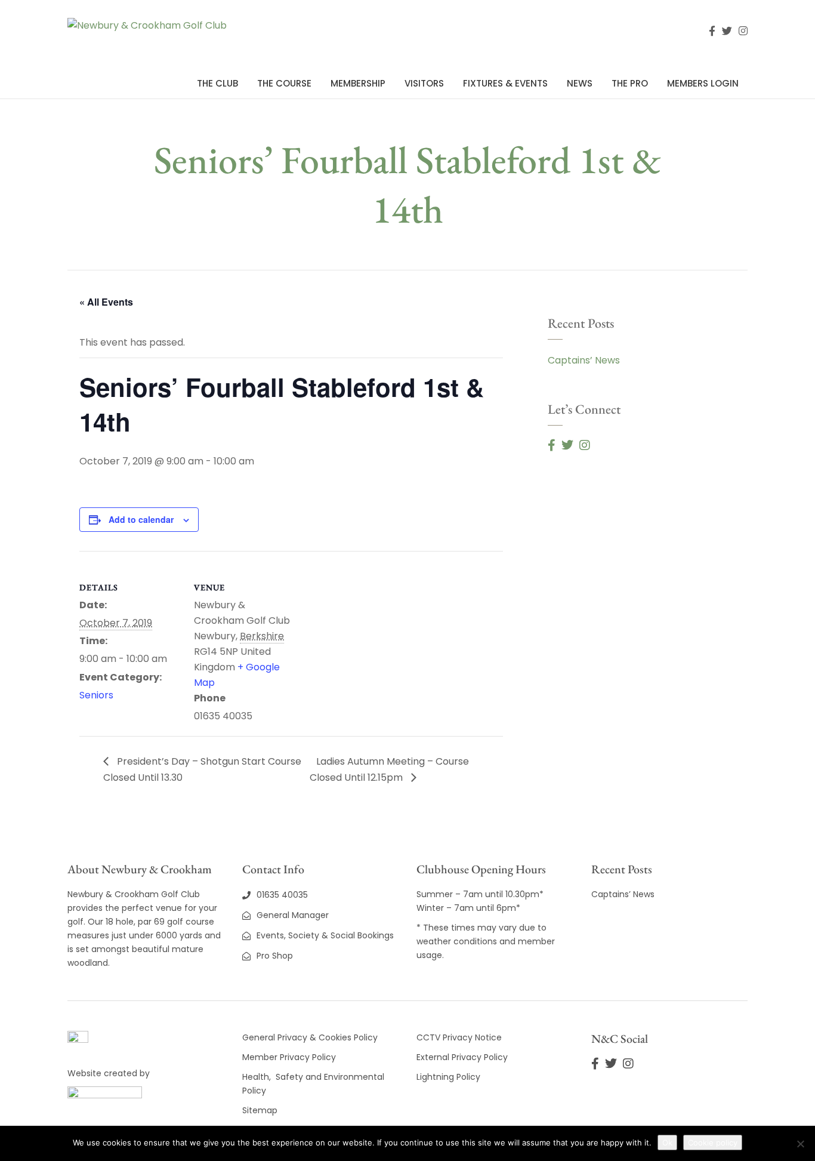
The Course (284, 83)
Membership (358, 83)
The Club (217, 83)
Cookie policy (712, 1142)
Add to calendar (141, 519)
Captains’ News (584, 360)
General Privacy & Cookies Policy (310, 1037)
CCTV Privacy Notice (459, 1037)
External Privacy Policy (462, 1057)
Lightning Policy (448, 1077)
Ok (667, 1142)
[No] (800, 1144)
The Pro (630, 83)
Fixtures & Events (505, 83)
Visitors (424, 83)
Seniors (96, 695)
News (579, 83)
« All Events (106, 302)
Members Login (703, 83)
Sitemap (259, 1110)
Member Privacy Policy (290, 1057)
